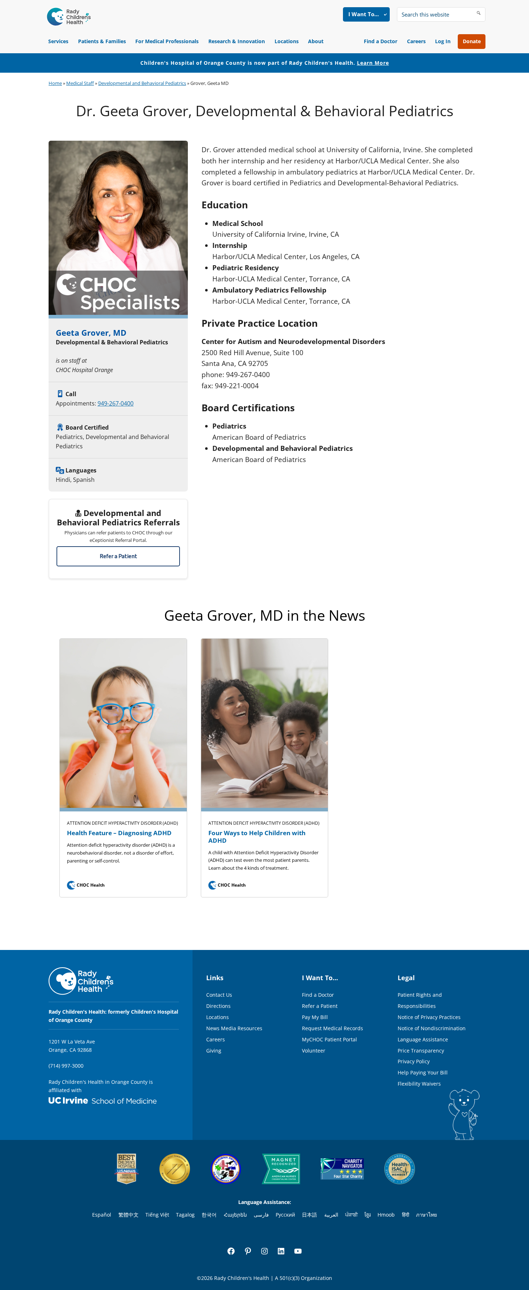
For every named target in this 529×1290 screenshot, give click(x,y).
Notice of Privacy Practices (429, 1017)
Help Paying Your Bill (423, 1072)
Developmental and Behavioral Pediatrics (142, 83)
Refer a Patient (118, 556)
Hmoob (386, 1214)
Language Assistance (423, 1039)
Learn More (373, 62)
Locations (287, 41)
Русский (285, 1214)
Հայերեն (235, 1214)
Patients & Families (102, 41)
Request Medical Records (332, 1028)
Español (101, 1214)
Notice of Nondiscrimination (432, 1028)
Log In (443, 41)
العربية (331, 1214)
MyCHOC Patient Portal (329, 1039)
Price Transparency (421, 1050)
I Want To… (363, 14)
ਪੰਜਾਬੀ (351, 1214)
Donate (472, 41)
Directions (218, 1005)
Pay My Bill (315, 1017)
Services (58, 41)
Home (55, 83)
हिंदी (405, 1214)
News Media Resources (234, 1028)
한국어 (209, 1214)
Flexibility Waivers (419, 1083)
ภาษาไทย (426, 1214)
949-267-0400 (116, 403)
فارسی (261, 1214)
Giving (213, 1050)
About (316, 41)
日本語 (309, 1214)
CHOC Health (86, 885)
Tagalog (185, 1214)
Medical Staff (80, 83)
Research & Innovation (236, 41)
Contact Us (219, 994)
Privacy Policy (414, 1061)
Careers (416, 41)
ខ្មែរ (368, 1214)
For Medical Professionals (167, 41)
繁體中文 (128, 1214)
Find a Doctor (380, 41)
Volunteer (313, 1050)
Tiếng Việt (157, 1214)
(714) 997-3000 (66, 1065)
